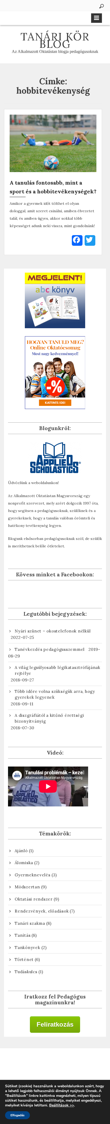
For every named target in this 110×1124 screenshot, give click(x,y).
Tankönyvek (27, 947)
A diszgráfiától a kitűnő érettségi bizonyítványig (49, 718)
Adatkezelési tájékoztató (55, 1063)
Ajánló (21, 850)
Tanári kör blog (55, 40)
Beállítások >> (61, 1105)
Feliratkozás (55, 1024)
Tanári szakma (30, 923)
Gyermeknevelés (32, 874)
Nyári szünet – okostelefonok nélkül (53, 631)
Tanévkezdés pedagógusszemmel (50, 649)
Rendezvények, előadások (42, 911)
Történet (24, 959)
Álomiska (24, 862)
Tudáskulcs (26, 971)
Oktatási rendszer (34, 899)
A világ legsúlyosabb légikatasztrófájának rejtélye (57, 670)
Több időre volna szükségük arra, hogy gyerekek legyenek (55, 694)
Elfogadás (17, 1115)
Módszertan (27, 886)
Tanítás (22, 935)
